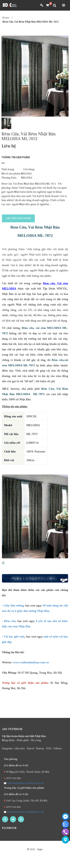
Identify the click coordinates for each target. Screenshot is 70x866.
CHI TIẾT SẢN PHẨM (18, 218)
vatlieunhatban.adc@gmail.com (25, 783)
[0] (46, 5)
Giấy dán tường (14, 605)
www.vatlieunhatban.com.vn (31, 662)
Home (5, 17)
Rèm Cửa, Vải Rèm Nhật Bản (35, 227)
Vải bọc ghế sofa (14, 636)
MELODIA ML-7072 (35, 235)
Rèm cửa (10, 621)
